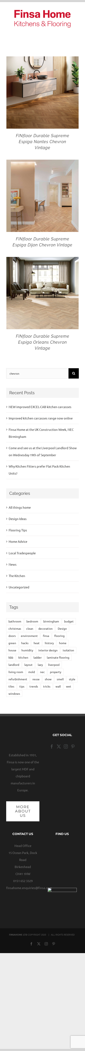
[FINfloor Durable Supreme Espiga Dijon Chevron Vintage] (42, 163)
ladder (37, 657)
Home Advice (18, 541)
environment (29, 636)
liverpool (54, 664)
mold (31, 672)
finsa (46, 636)
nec (42, 672)
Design (62, 628)
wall (58, 686)
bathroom (14, 621)
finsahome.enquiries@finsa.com (29, 888)
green (12, 643)
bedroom (32, 621)
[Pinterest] (73, 747)
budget (69, 621)
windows (14, 693)
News (13, 564)
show (48, 679)
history (49, 643)
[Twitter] (59, 747)
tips (21, 686)
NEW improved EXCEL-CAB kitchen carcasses (40, 407)
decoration (45, 628)
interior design (48, 650)
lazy (40, 664)
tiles (11, 686)
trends (34, 686)
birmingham (51, 621)
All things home (20, 507)
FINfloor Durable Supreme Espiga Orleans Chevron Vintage (42, 342)
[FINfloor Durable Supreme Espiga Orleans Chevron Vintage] (42, 260)
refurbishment (17, 679)
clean (29, 628)
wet (68, 686)
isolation (68, 650)
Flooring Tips (18, 530)
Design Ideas (18, 519)
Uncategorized (19, 587)
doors (12, 636)
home (62, 643)
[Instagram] (66, 747)
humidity (27, 650)
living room (15, 672)
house (12, 650)
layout (28, 664)
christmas (14, 628)
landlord (13, 664)
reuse (36, 679)
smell (60, 679)
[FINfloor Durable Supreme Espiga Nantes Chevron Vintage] (42, 60)
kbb (10, 657)
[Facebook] (52, 747)
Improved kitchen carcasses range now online (41, 418)
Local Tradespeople (22, 553)
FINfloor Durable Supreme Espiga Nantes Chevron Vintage (42, 141)
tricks (46, 686)
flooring (59, 636)
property (55, 672)
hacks (24, 643)
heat (37, 643)
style (72, 679)
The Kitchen (17, 576)
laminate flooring (58, 657)
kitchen (23, 657)
